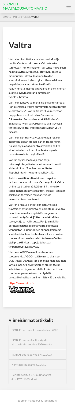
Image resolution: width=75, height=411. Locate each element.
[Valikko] (68, 6)
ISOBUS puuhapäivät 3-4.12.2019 (32, 354)
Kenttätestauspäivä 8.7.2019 (29, 364)
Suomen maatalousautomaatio (25, 6)
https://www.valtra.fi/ (21, 283)
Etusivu (7, 17)
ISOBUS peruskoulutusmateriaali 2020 (35, 330)
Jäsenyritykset (21, 17)
